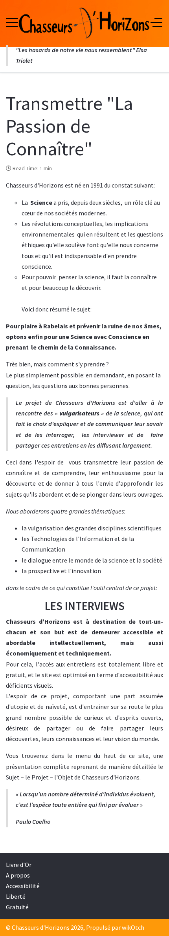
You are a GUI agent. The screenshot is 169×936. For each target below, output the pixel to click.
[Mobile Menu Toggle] (12, 22)
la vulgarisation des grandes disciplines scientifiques (92, 528)
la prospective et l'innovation (61, 571)
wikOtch (133, 927)
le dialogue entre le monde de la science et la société (92, 560)
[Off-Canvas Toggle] (156, 22)
